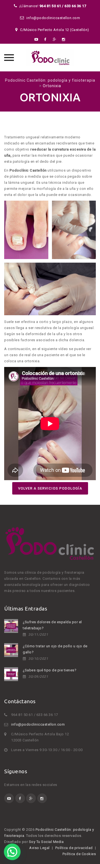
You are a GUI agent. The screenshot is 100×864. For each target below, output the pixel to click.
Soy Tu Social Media (47, 842)
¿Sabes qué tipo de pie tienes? (49, 670)
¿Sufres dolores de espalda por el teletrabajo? (52, 625)
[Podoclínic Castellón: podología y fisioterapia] (50, 57)
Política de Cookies (79, 854)
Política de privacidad (74, 848)
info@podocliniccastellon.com (38, 724)
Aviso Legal (39, 848)
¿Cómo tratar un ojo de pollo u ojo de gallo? (55, 649)
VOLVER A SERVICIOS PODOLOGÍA (50, 488)
